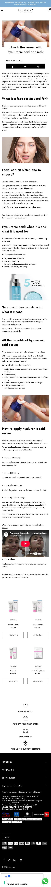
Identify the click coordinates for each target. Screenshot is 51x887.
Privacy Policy (7, 819)
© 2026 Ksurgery (8, 867)
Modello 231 (17, 822)
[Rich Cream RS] (37, 606)
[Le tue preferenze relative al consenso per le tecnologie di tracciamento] (4, 882)
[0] (48, 11)
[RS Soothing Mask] (37, 652)
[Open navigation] (5, 10)
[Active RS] (13, 652)
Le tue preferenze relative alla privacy (26, 876)
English (6, 837)
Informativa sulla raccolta (15, 884)
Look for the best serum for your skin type (21, 207)
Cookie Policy (19, 819)
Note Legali (7, 822)
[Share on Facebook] (12, 66)
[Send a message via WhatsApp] (45, 881)
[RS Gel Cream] (13, 606)
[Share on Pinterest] (38, 66)
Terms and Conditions (33, 819)
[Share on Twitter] (25, 66)
